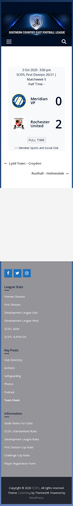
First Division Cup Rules (19, 447)
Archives (9, 368)
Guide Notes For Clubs (18, 423)
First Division (12, 304)
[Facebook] (8, 273)
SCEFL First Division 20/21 (36, 75)
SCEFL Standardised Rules (20, 431)
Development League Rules (21, 439)
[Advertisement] (36, 224)
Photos (8, 384)
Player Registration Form (20, 463)
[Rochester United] (36, 123)
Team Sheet (12, 400)
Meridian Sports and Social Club (38, 148)
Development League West (21, 320)
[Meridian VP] (36, 100)
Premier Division (14, 296)
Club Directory (13, 360)
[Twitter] (17, 273)
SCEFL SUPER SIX (15, 337)
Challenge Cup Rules (17, 455)
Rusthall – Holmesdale (48, 173)
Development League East (21, 312)
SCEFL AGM (11, 329)
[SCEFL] (36, 16)
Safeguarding (12, 376)
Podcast (9, 392)
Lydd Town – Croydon (25, 163)
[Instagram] (27, 273)
